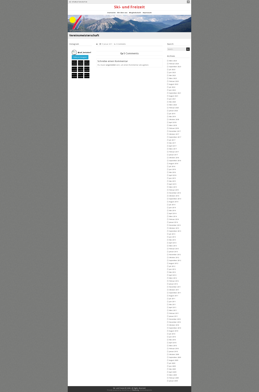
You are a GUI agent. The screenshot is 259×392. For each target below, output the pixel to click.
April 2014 (172, 213)
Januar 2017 (173, 155)
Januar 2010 (173, 351)
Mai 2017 (172, 143)
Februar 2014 (174, 219)
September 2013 (175, 231)
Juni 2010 (172, 337)
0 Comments (121, 44)
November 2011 (175, 287)
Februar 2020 (174, 108)
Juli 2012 (172, 266)
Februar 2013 (174, 249)
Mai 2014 (172, 210)
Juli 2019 (172, 114)
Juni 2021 (172, 99)
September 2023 (175, 67)
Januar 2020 (173, 111)
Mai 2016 (172, 172)
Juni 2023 (172, 72)
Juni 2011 (172, 301)
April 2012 (172, 275)
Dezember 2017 (175, 131)
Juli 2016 (172, 166)
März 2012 (173, 278)
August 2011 (173, 296)
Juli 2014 (172, 205)
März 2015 (173, 187)
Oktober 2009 (174, 354)
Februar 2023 (174, 81)
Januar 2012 (173, 284)
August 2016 (173, 163)
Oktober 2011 (174, 290)
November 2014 (175, 193)
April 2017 (172, 146)
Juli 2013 (172, 234)
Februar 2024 (174, 64)
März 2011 (173, 310)
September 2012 (175, 260)
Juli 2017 (172, 140)
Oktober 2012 (174, 257)
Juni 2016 (172, 169)
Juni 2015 (172, 178)
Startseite (111, 13)
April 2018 (172, 122)
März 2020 (173, 105)
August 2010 (173, 331)
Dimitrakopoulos (146, 390)
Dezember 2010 (175, 319)
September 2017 (175, 137)
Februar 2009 (174, 378)
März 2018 (173, 125)
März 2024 (173, 61)
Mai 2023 (172, 75)
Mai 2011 (172, 304)
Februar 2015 (174, 190)
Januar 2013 (173, 252)
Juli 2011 (172, 299)
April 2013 (172, 243)
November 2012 (175, 254)
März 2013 (173, 246)
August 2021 (173, 96)
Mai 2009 (172, 369)
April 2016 (172, 175)
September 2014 (175, 199)
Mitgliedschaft (135, 13)
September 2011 (175, 293)
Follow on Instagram (80, 57)
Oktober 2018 (174, 119)
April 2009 (172, 372)
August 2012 (173, 263)
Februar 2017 (174, 152)
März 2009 (173, 375)
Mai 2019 (172, 116)
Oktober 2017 (174, 134)
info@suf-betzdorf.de (79, 2)
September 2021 (175, 93)
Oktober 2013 (174, 228)
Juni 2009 (172, 366)
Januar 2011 (173, 316)
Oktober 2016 (174, 158)
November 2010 (175, 322)
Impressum (147, 13)
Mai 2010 (172, 340)
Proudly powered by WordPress (118, 390)
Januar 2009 (173, 381)
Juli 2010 (172, 334)
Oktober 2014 (174, 196)
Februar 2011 (174, 313)
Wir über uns (122, 13)
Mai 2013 (172, 240)
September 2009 (175, 357)
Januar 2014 (173, 222)
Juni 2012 (172, 269)
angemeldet (111, 65)
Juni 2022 (172, 90)
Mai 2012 (172, 272)
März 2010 (173, 346)
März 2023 (173, 78)
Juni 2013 (172, 237)
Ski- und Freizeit (129, 7)
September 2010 (175, 328)
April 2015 (172, 184)
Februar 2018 (174, 128)
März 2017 (173, 149)
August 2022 (173, 84)
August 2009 (173, 360)
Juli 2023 (172, 69)
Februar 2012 (174, 281)
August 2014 (173, 202)
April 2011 (172, 307)
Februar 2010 (174, 348)
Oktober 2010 (174, 325)
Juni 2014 (172, 208)
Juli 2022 (172, 87)
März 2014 (173, 216)
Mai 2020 (172, 102)
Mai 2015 (172, 181)
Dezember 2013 (175, 225)
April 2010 (172, 343)
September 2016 (175, 161)
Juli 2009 (172, 363)
